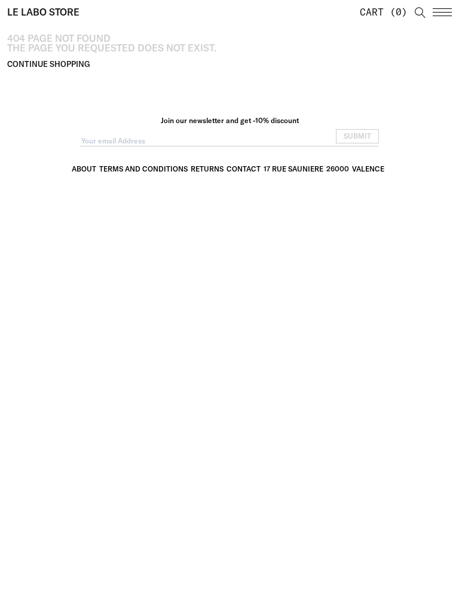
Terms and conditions (143, 168)
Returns (207, 168)
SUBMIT (357, 135)
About (84, 168)
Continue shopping (48, 64)
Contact (244, 168)
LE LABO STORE (43, 12)
